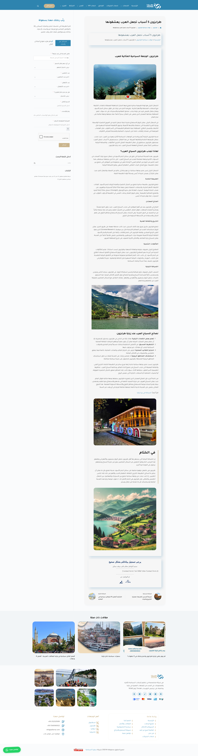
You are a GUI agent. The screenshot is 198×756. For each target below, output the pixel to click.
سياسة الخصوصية (124, 727)
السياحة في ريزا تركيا (144, 393)
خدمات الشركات (112, 6)
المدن (81, 6)
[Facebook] (161, 694)
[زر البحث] (34, 163)
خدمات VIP (92, 6)
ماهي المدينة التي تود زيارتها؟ (61, 54)
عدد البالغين (66, 73)
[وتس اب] (128, 581)
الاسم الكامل (66, 102)
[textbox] (55, 58)
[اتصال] (121, 582)
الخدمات (126, 6)
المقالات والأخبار (125, 724)
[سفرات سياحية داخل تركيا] (99, 637)
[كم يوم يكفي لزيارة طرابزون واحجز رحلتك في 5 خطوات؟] (144, 637)
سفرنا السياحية (91, 750)
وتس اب (128, 582)
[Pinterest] (134, 694)
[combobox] (52, 58)
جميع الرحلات (149, 724)
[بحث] (38, 6)
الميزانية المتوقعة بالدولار (62, 121)
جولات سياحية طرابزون (144, 40)
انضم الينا (127, 721)
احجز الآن (49, 6)
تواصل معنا (126, 733)
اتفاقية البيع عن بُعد (147, 730)
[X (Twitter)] (155, 694)
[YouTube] (139, 694)
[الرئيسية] (160, 28)
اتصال (121, 583)
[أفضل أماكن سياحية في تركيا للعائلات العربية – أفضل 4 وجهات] (53, 637)
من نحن (151, 733)
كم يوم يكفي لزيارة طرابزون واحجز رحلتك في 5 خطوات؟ (146, 656)
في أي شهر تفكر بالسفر (62, 63)
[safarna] (76, 678)
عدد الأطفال (66, 83)
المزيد (64, 6)
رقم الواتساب (66, 111)
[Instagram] (150, 694)
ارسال (64, 145)
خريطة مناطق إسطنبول (64, 176)
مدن (55, 176)
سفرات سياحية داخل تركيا (110, 656)
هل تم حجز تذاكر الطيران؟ (62, 92)
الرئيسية (134, 6)
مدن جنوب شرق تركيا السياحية (46, 176)
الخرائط (72, 6)
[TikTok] (145, 694)
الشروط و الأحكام (148, 727)
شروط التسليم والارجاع (122, 730)
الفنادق (101, 6)
